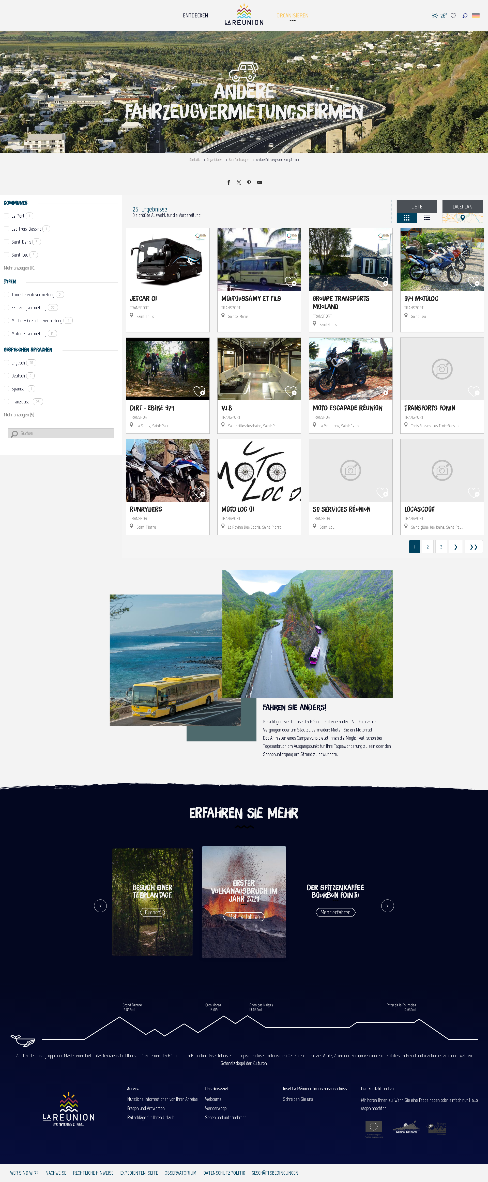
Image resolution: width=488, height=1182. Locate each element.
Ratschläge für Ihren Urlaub (150, 1117)
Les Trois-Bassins (29, 229)
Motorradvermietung (32, 333)
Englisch (22, 363)
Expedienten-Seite (139, 1172)
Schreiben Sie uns (298, 1099)
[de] (476, 15)
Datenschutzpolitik (224, 1172)
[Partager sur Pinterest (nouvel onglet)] (249, 183)
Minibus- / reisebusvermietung (40, 320)
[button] (465, 15)
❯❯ (473, 547)
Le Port (20, 216)
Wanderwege (216, 1108)
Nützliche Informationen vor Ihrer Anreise (162, 1099)
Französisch (25, 402)
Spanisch (21, 389)
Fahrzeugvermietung (33, 307)
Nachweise (55, 1172)
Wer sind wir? (24, 1172)
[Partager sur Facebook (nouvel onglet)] (228, 183)
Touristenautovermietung (36, 294)
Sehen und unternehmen (226, 1117)
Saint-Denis (24, 242)
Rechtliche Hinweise (93, 1172)
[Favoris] (454, 15)
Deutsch (21, 376)
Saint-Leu (23, 255)
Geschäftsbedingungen (275, 1172)
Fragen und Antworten (146, 1108)
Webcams (213, 1099)
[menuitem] (195, 14)
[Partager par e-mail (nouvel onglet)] (259, 183)
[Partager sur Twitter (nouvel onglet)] (238, 183)
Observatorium (180, 1172)
